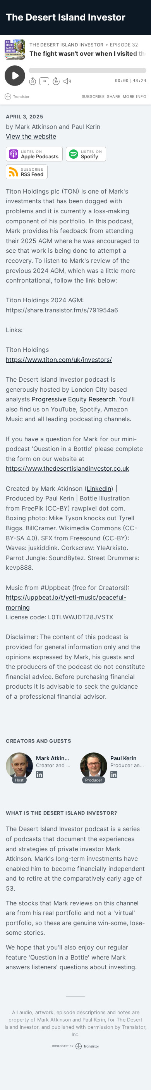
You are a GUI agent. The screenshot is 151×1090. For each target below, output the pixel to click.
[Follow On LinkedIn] (39, 774)
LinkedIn (99, 488)
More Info (135, 96)
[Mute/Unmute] (67, 81)
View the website (31, 136)
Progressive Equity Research (73, 399)
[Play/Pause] (15, 49)
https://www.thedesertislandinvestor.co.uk (67, 468)
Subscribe (93, 96)
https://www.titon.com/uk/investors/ (59, 359)
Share (113, 96)
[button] (87, 70)
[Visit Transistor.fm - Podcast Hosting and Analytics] (17, 96)
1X (44, 81)
